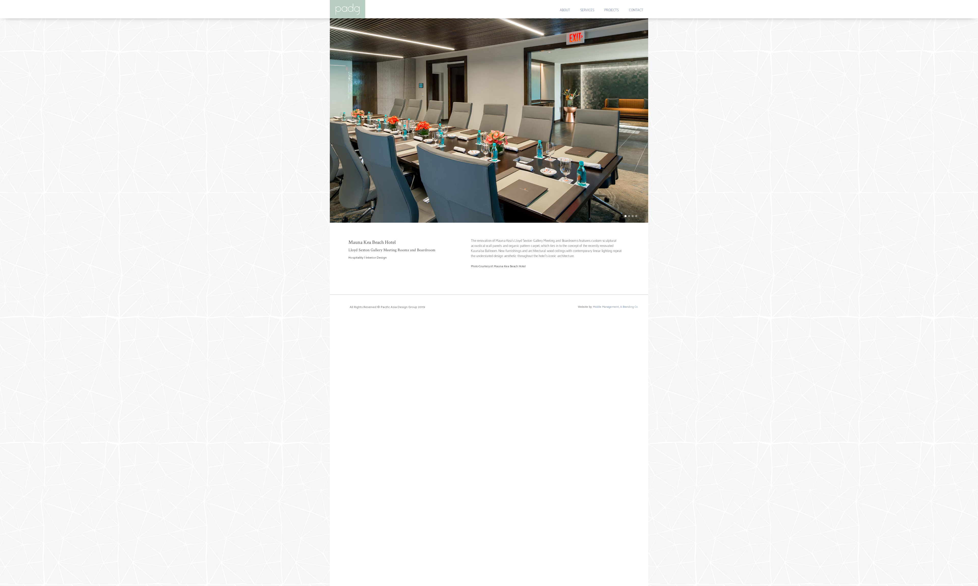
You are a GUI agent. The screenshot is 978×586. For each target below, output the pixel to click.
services (587, 10)
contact (636, 10)
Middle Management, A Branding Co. (615, 307)
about (565, 10)
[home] (347, 9)
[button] (340, 120)
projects (611, 10)
